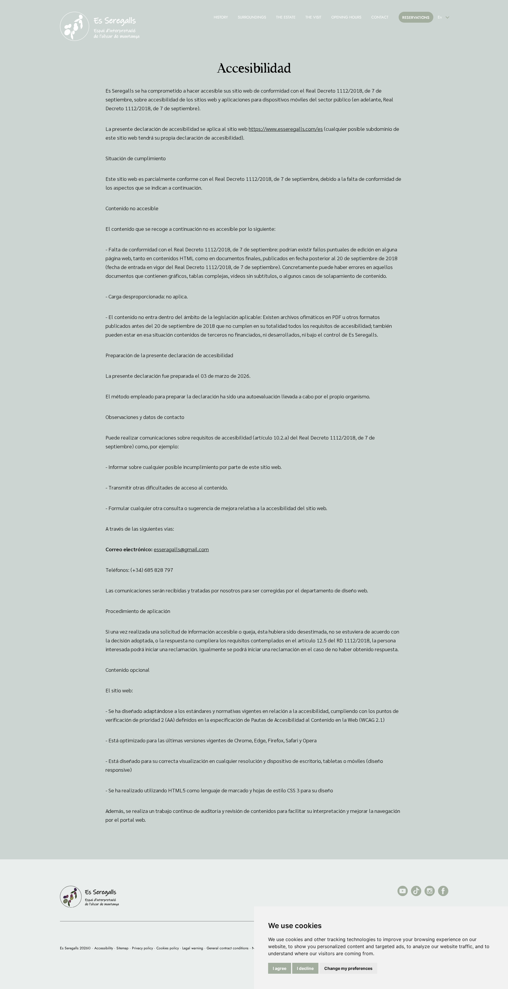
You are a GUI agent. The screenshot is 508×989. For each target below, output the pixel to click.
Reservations (416, 17)
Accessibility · (104, 948)
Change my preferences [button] (348, 968)
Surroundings (252, 17)
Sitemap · (123, 948)
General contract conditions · (229, 948)
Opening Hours (346, 17)
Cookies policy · (168, 948)
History (221, 17)
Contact (379, 17)
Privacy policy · (143, 948)
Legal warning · (193, 948)
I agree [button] (279, 968)
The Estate (285, 17)
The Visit (313, 17)
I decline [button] (305, 968)
